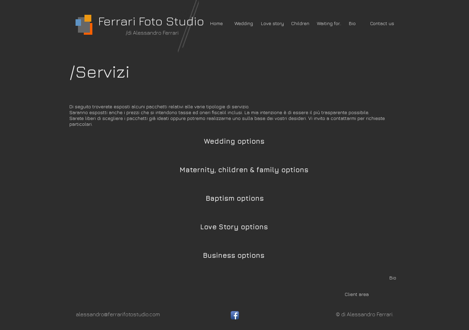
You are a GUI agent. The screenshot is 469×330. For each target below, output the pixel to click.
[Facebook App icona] (235, 315)
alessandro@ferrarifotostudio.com (118, 314)
